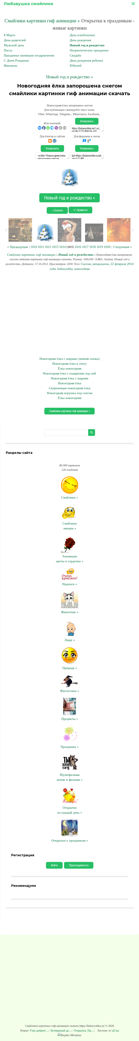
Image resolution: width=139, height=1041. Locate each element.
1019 (99, 247)
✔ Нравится (80, 210)
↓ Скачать (57, 210)
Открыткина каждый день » (69, 810)
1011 (41, 247)
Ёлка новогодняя (69, 368)
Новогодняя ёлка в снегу (69, 363)
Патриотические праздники (89, 50)
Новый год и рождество (87, 45)
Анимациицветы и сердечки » (69, 558)
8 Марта (9, 35)
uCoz (115, 1030)
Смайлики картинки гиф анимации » (42, 20)
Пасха (8, 50)
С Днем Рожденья (16, 60)
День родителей (15, 40)
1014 (62, 247)
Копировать (87, 121)
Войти (54, 865)
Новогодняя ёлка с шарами (69, 378)
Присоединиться (79, 865)
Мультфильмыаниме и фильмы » (70, 777)
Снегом (86, 264)
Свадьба (75, 55)
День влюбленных (82, 35)
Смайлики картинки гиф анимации (31, 254)
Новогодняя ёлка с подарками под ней (69, 373)
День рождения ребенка (86, 60)
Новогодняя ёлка (69, 383)
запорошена (100, 264)
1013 (55, 247)
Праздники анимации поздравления (29, 55)
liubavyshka (65, 269)
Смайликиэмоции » (69, 526)
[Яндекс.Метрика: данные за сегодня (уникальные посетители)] (69, 1035)
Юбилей (75, 65)
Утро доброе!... (39, 1030)
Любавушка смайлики (28, 3)
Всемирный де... (61, 1030)
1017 (85, 247)
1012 (48, 247)
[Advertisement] (69, 313)
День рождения (80, 40)
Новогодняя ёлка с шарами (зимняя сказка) (69, 358)
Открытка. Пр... (83, 1030)
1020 (107, 247)
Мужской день (14, 45)
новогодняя (82, 269)
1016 (78, 247)
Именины (10, 65)
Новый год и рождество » (69, 76)
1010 (33, 247)
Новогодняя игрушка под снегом (69, 393)
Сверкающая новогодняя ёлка (69, 388)
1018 (92, 247)
